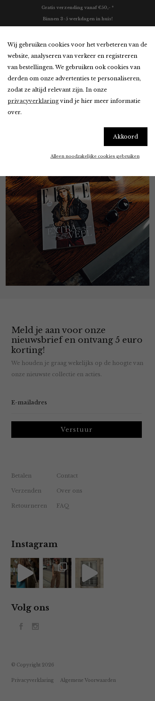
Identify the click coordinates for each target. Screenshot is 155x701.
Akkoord (125, 136)
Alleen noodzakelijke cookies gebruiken (95, 156)
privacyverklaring (33, 101)
